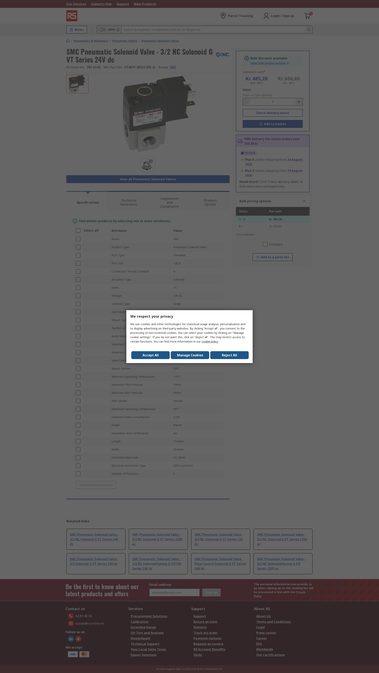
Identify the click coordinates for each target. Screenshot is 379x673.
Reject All (229, 355)
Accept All (151, 355)
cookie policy (210, 341)
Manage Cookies (190, 355)
